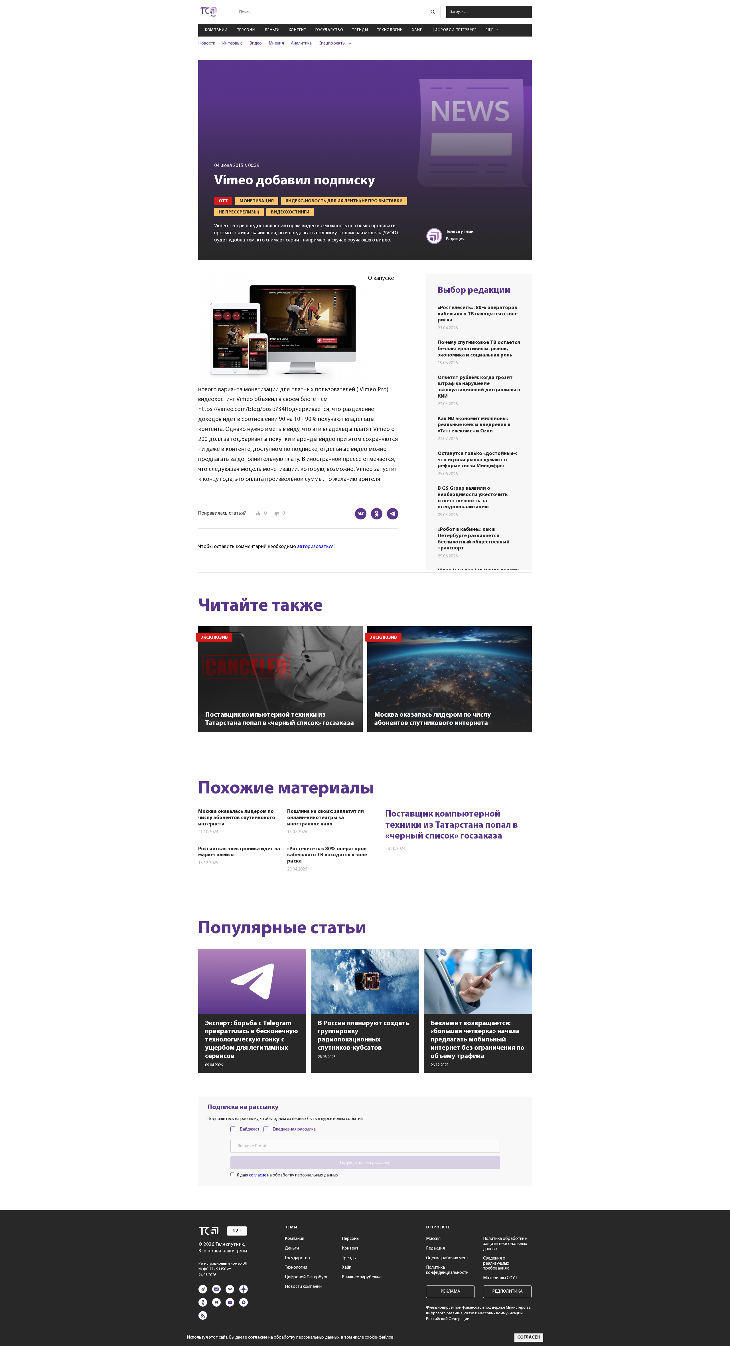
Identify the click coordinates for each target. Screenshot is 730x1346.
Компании (216, 30)
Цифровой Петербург (454, 30)
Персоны (246, 30)
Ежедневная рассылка (294, 1129)
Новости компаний (303, 1286)
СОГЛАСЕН (528, 1337)
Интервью (232, 43)
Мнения (276, 43)
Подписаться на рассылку (365, 1162)
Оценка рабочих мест (447, 1258)
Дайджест (249, 1129)
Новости (206, 43)
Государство (329, 30)
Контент (297, 30)
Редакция (435, 1248)
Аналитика (301, 43)
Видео (256, 43)
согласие (257, 1175)
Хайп (417, 30)
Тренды (360, 30)
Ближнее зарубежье (362, 1277)
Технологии (390, 30)
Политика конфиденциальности (447, 1270)
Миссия (433, 1238)
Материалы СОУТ (500, 1278)
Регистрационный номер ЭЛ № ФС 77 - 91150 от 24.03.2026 (222, 1269)
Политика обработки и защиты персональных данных (505, 1243)
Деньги (272, 30)
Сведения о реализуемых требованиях (496, 1263)
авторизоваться (315, 546)
